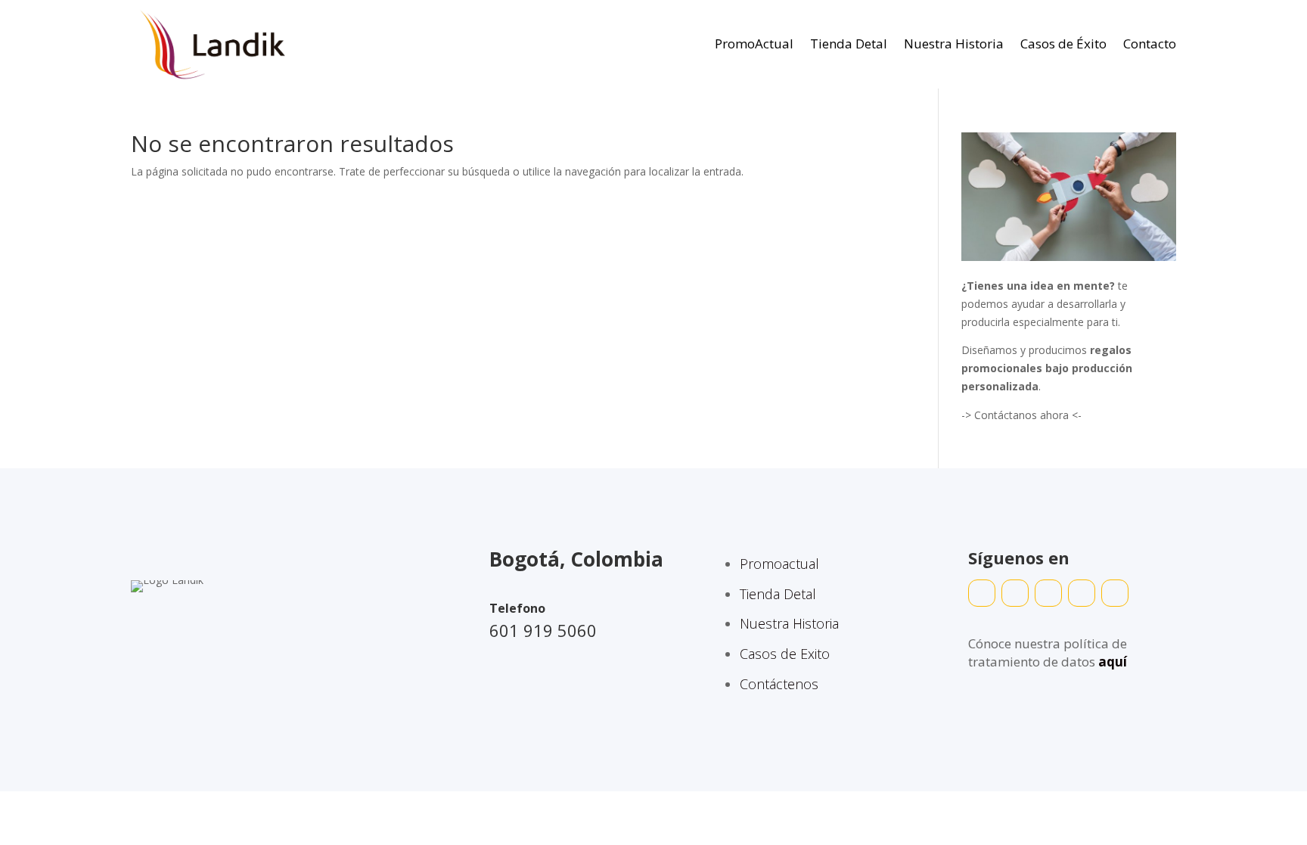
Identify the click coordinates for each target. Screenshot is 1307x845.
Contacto (1149, 43)
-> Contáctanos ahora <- (1021, 415)
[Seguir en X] (1081, 593)
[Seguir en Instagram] (1048, 593)
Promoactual (779, 564)
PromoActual (754, 43)
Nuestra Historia (954, 43)
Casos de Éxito (1063, 43)
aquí (1112, 661)
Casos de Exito (785, 654)
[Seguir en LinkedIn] (1114, 593)
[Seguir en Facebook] (1015, 593)
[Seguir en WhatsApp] (981, 593)
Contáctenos (779, 684)
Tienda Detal (848, 43)
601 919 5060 (543, 630)
